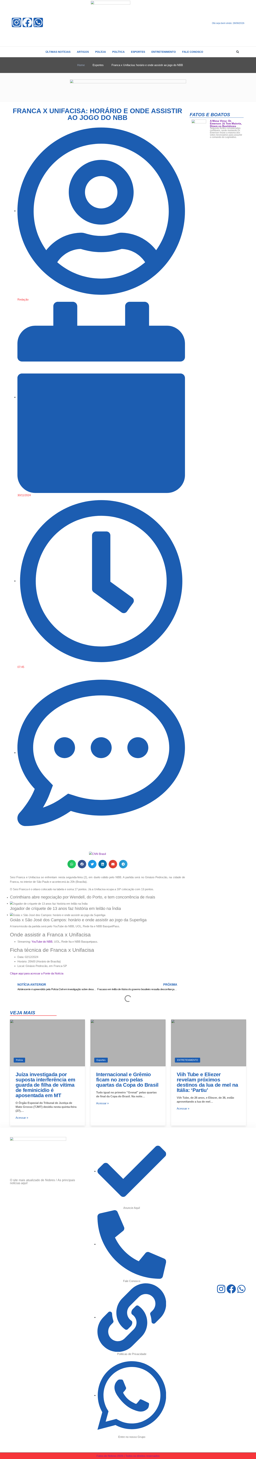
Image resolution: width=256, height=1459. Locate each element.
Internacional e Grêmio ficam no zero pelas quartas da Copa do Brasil (127, 1080)
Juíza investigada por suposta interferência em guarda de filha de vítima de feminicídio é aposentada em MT (45, 1085)
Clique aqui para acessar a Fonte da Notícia (36, 973)
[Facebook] (27, 22)
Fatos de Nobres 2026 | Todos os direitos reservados (128, 1455)
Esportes (101, 1060)
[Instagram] (16, 22)
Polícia (19, 1060)
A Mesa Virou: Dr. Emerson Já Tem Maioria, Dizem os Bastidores (226, 123)
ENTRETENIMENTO (187, 1060)
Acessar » (22, 1117)
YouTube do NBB (41, 941)
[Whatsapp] (38, 22)
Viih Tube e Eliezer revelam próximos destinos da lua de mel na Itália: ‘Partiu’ (207, 1082)
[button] (237, 51)
